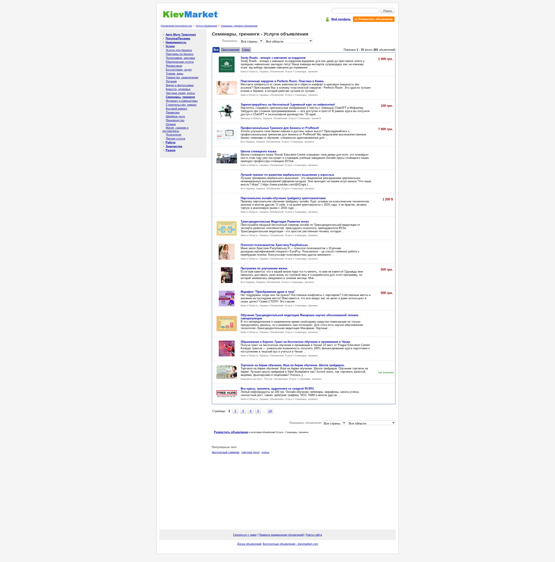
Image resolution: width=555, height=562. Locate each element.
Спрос (246, 49)
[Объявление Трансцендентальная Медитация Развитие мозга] (226, 234)
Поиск (387, 10)
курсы (265, 452)
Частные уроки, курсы (180, 93)
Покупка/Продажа (178, 38)
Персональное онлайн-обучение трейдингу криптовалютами (283, 198)
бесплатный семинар (225, 452)
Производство (175, 120)
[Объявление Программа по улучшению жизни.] (227, 282)
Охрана (171, 124)
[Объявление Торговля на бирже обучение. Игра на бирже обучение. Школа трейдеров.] (226, 377)
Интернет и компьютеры (182, 100)
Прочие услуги (175, 138)
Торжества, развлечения (182, 77)
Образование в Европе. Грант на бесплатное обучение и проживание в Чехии (295, 341)
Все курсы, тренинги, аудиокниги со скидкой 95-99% (277, 388)
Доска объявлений (249, 544)
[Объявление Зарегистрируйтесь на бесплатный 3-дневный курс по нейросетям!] (226, 118)
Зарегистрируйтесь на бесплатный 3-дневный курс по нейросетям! (288, 104)
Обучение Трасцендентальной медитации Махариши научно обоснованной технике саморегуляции (299, 316)
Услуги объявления (206, 25)
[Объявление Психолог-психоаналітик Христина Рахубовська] (227, 258)
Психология (173, 134)
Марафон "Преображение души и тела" (268, 291)
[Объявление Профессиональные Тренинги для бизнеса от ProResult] (226, 139)
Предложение (230, 49)
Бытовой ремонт (176, 108)
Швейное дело (175, 116)
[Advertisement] (183, 224)
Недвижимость (176, 42)
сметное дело (250, 452)
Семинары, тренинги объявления (239, 25)
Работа (170, 142)
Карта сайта (314, 534)
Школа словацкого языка (258, 151)
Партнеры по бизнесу (180, 54)
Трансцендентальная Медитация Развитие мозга (275, 221)
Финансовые (174, 65)
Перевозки (173, 112)
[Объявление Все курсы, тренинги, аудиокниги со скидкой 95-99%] (226, 397)
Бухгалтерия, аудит (179, 69)
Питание (171, 81)
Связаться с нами (244, 534)
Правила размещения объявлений (281, 534)
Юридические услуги (180, 61)
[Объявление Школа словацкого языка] (226, 162)
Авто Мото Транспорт (181, 34)
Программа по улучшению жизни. (264, 268)
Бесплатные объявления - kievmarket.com (290, 544)
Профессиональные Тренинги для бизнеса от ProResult (280, 128)
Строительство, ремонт (181, 104)
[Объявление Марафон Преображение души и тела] (227, 305)
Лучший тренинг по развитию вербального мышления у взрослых (287, 174)
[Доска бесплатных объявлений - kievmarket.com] (187, 16)
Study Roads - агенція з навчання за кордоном (273, 57)
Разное (170, 150)
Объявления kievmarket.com (176, 25)
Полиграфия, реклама (180, 58)
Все (216, 49)
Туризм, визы (174, 73)
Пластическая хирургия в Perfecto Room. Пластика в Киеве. (282, 81)
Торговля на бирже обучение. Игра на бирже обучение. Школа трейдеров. (293, 365)
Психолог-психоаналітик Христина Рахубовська (274, 245)
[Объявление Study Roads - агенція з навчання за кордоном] (227, 71)
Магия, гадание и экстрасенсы (175, 129)
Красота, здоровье (178, 89)
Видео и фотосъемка (180, 85)
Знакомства (174, 146)
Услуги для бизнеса (179, 50)
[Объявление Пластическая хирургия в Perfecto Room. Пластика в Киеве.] (226, 93)
